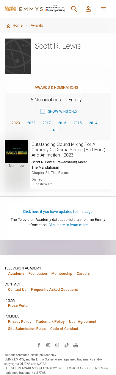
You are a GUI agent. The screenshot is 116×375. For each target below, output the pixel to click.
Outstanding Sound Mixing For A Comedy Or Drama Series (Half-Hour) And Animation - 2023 (68, 150)
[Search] (74, 9)
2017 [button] (47, 123)
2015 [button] (77, 123)
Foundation (38, 274)
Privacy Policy (19, 322)
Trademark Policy (50, 322)
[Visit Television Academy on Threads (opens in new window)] (57, 344)
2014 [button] (93, 123)
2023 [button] (16, 123)
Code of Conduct (64, 329)
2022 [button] (31, 123)
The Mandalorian (45, 167)
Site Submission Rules (27, 329)
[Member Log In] (88, 9)
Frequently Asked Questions (54, 290)
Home (18, 25)
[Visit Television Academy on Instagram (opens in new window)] (48, 344)
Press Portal (18, 306)
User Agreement (82, 322)
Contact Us (17, 290)
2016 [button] (62, 123)
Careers (83, 274)
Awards (37, 25)
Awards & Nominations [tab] (56, 87)
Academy (16, 274)
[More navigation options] (103, 9)
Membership (61, 274)
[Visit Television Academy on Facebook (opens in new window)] (39, 344)
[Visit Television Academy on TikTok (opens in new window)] (66, 344)
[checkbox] (58, 111)
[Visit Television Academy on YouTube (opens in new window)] (76, 344)
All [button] (54, 130)
